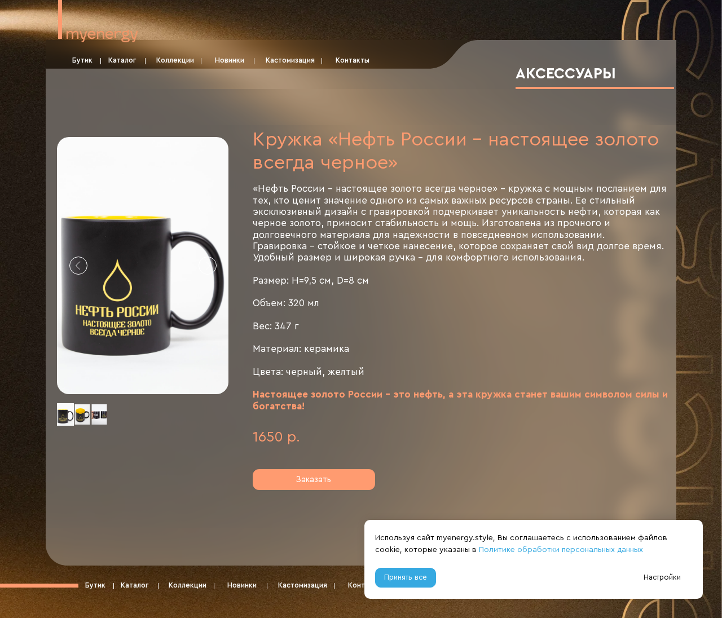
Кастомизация (290, 60)
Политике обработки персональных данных (561, 550)
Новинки (229, 60)
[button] (314, 479)
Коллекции (175, 60)
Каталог (122, 60)
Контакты (352, 60)
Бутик (82, 60)
